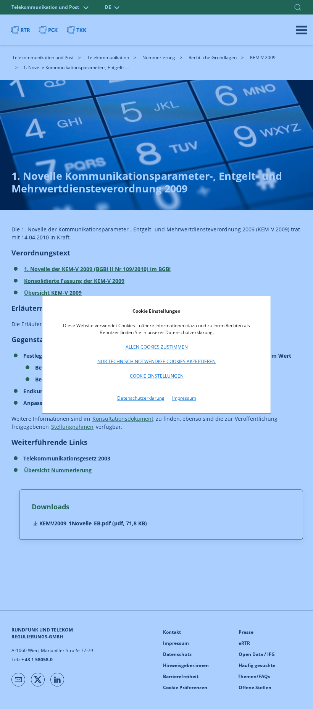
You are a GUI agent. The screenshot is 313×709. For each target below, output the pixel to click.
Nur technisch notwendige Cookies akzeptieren (156, 361)
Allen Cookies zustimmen (157, 347)
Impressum (184, 398)
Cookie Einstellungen (157, 376)
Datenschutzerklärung (141, 398)
